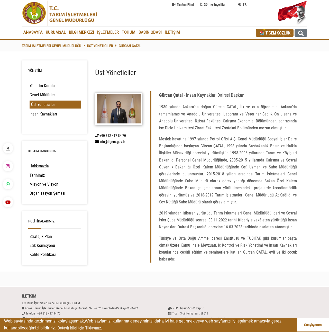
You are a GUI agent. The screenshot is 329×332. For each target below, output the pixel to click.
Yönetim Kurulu (42, 85)
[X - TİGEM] (8, 148)
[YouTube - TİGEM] (8, 202)
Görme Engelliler (214, 4)
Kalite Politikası (43, 254)
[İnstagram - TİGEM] (8, 166)
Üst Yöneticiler (100, 46)
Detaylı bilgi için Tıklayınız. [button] (80, 328)
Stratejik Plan (41, 236)
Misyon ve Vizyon (44, 184)
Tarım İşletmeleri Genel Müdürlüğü (51, 46)
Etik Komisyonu (42, 245)
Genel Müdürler (42, 94)
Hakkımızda (39, 166)
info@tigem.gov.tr (112, 142)
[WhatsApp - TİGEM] (8, 184)
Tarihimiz (37, 175)
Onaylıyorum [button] (313, 325)
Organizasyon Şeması (47, 193)
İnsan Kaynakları (43, 114)
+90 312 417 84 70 (112, 135)
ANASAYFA (33, 32)
